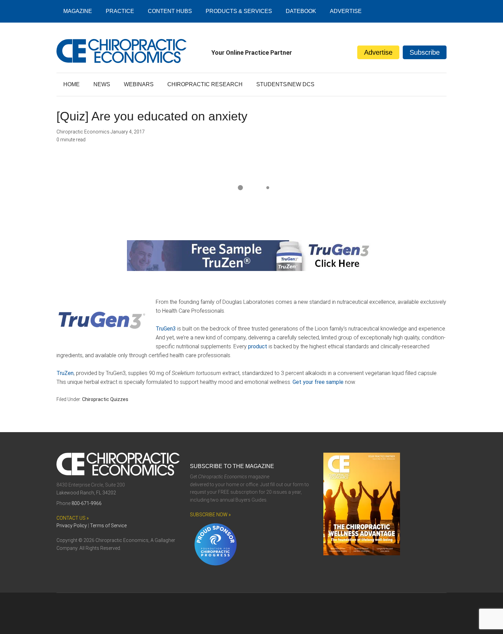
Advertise (378, 52)
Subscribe (425, 52)
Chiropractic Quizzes (105, 399)
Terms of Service (108, 525)
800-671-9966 (87, 503)
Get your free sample (319, 382)
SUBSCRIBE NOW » (210, 514)
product (257, 346)
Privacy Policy (71, 525)
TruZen (65, 373)
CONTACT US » (72, 518)
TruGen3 (166, 328)
